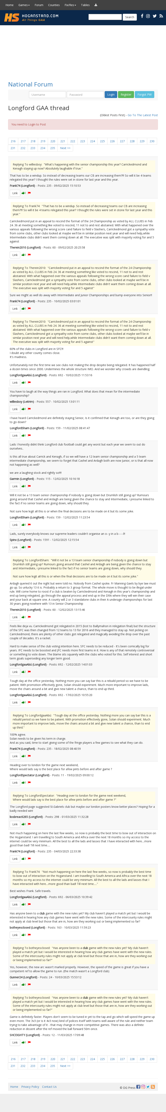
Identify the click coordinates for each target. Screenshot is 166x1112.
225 (102, 141)
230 (152, 141)
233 (32, 148)
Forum (39, 5)
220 (52, 141)
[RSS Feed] (153, 1087)
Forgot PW (144, 94)
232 (22, 148)
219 (42, 141)
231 (13, 148)
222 (72, 141)
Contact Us (49, 1087)
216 (13, 141)
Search (129, 17)
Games (23, 5)
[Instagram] (143, 1087)
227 (122, 141)
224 (92, 141)
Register (126, 94)
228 (132, 141)
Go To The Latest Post (143, 115)
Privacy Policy (30, 1087)
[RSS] (161, 16)
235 (52, 148)
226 (112, 141)
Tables (85, 5)
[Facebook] (138, 1087)
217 (23, 141)
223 (82, 141)
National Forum (30, 84)
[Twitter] (148, 1087)
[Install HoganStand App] (96, 5)
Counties (54, 5)
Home (9, 5)
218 (33, 141)
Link (15, 193)
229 (142, 141)
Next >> (65, 148)
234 (42, 148)
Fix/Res (69, 5)
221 (62, 141)
